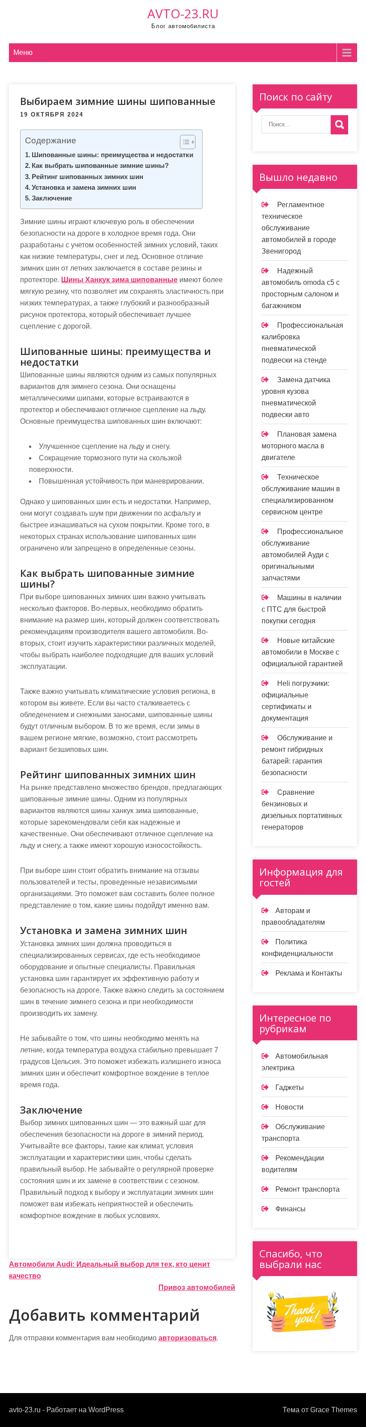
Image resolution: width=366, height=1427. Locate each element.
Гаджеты (289, 1087)
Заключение (52, 198)
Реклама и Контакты (308, 973)
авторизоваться (187, 1338)
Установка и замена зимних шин (84, 187)
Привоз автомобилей (196, 1287)
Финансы (290, 1209)
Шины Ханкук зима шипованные (119, 280)
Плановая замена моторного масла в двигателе (299, 445)
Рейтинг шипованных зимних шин (87, 176)
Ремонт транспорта (307, 1189)
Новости (289, 1107)
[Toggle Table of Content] (183, 142)
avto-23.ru (183, 13)
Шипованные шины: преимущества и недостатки (112, 155)
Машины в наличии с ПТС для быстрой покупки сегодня (301, 609)
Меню (23, 52)
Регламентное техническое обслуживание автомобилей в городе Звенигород (299, 228)
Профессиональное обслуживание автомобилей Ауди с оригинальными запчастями (302, 555)
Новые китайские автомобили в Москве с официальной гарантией (302, 652)
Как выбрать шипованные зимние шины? (100, 165)
